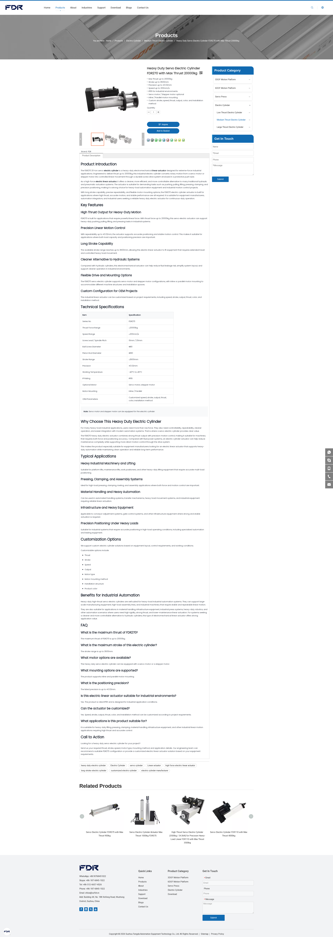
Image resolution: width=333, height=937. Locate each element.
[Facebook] (81, 909)
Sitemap (204, 934)
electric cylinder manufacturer (154, 770)
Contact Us (143, 7)
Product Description (91, 155)
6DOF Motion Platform (225, 88)
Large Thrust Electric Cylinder (230, 127)
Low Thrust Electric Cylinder (229, 112)
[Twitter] (91, 909)
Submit (220, 179)
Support (101, 7)
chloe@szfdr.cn (92, 893)
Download (116, 7)
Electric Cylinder (117, 765)
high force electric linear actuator (180, 765)
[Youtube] (95, 909)
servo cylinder (136, 765)
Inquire (165, 124)
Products (60, 7)
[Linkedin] (86, 909)
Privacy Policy (217, 934)
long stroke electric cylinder (93, 770)
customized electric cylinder (124, 770)
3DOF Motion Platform (225, 79)
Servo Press (221, 96)
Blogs (129, 7)
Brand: (84, 151)
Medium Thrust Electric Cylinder (231, 120)
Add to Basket (163, 131)
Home (47, 7)
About (73, 7)
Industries (87, 7)
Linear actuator (154, 765)
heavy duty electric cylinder (93, 765)
